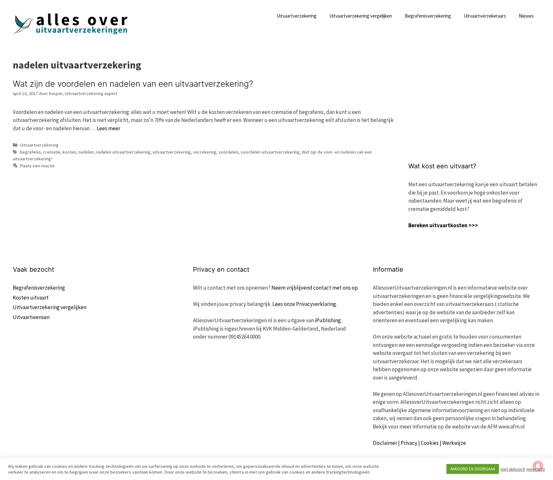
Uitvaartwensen (31, 317)
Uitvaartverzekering (296, 16)
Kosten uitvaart (31, 297)
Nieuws (526, 16)
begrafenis (30, 152)
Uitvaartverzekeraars (485, 16)
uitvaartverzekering (172, 152)
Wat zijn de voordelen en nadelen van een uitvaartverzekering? (133, 84)
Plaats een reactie (37, 166)
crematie (51, 152)
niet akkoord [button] (513, 469)
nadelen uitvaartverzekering (123, 152)
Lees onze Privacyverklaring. (304, 304)
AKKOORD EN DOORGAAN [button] (472, 469)
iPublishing (328, 320)
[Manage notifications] (538, 466)
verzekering (204, 152)
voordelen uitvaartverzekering (270, 152)
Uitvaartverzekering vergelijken (360, 16)
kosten (69, 152)
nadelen (86, 152)
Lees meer (108, 128)
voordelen (228, 152)
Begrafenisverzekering (428, 16)
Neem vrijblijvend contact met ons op (314, 287)
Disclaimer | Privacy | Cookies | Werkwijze (419, 442)
